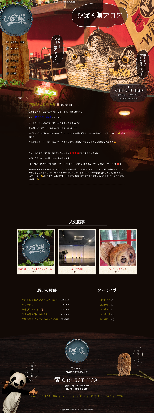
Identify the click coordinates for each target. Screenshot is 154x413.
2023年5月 (105, 314)
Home (33, 396)
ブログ (15, 67)
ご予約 (15, 73)
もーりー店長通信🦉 (118, 269)
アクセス (15, 61)
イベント (15, 55)
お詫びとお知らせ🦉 (44, 104)
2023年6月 (105, 309)
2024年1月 (105, 300)
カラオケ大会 (77, 269)
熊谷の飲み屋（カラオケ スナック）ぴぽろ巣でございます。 (36, 269)
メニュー (15, 48)
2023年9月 (105, 304)
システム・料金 (15, 42)
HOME (19, 98)
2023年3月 (105, 319)
